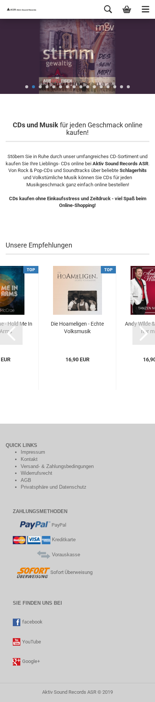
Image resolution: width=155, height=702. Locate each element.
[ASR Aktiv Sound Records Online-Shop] (19, 9)
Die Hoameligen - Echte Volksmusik (77, 327)
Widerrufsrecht (36, 473)
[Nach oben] (20, 691)
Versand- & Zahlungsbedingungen (57, 466)
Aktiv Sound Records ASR (69, 692)
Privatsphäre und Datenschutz (54, 487)
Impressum (33, 452)
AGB (26, 480)
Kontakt (29, 459)
